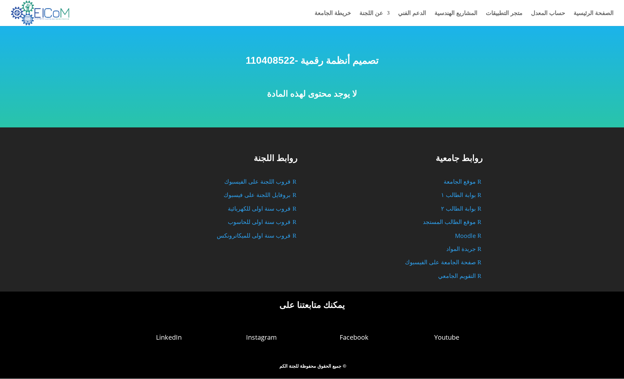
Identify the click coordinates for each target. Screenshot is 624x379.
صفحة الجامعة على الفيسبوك (440, 262)
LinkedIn (169, 337)
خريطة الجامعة (333, 13)
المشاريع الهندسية (456, 13)
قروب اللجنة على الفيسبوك (257, 181)
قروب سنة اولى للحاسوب (259, 222)
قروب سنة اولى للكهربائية (259, 208)
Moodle (465, 236)
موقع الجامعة (460, 181)
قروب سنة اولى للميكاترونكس (254, 235)
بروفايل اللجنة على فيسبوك (257, 195)
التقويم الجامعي (457, 276)
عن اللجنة (371, 13)
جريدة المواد (461, 249)
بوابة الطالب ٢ (458, 208)
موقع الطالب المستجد (449, 222)
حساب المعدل (548, 13)
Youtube (446, 337)
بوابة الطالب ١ (458, 195)
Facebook (354, 337)
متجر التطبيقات (504, 13)
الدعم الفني (412, 13)
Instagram (261, 337)
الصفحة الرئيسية (594, 13)
